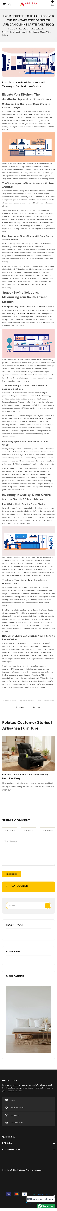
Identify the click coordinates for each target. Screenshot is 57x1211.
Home (10, 29)
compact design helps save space (16, 313)
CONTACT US (15, 1115)
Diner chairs (7, 111)
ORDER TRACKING (17, 1123)
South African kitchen (30, 114)
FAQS (12, 1100)
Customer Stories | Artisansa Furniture (30, 29)
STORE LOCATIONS (17, 1108)
